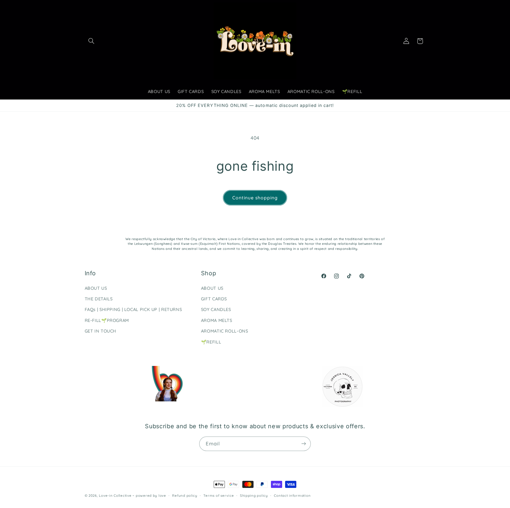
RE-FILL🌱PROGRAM (107, 320)
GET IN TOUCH (101, 331)
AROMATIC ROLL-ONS (224, 331)
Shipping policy (254, 495)
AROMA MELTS (216, 320)
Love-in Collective (116, 495)
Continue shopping (255, 198)
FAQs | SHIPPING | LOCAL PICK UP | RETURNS (133, 309)
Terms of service (218, 495)
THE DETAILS (99, 299)
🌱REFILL (211, 342)
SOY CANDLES (216, 309)
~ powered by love (149, 495)
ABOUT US (96, 288)
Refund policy (184, 495)
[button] (91, 41)
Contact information (292, 495)
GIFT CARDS (214, 299)
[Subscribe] (303, 444)
